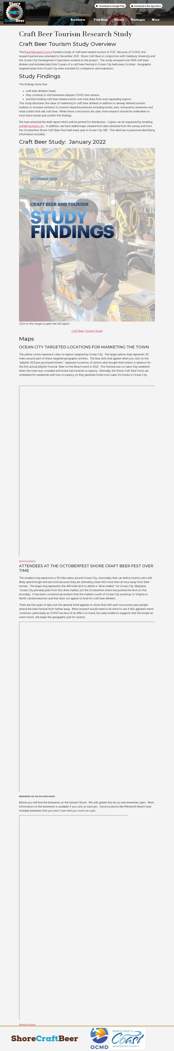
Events (119, 20)
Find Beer (101, 20)
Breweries (78, 20)
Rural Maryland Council (38, 52)
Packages (138, 20)
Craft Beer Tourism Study (87, 331)
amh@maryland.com (31, 126)
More (155, 20)
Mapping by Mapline (27, 561)
